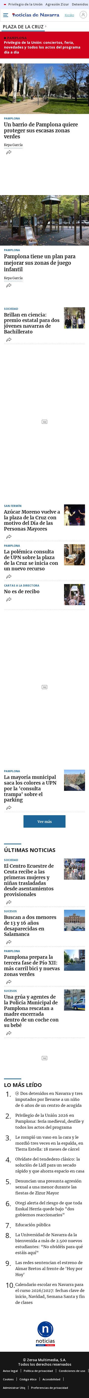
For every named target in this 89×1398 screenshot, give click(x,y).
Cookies (8, 1379)
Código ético (28, 1379)
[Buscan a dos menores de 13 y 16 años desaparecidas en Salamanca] (74, 920)
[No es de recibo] (74, 594)
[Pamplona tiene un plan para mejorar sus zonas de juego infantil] (44, 220)
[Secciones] (5, 15)
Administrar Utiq (14, 1388)
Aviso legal (10, 1371)
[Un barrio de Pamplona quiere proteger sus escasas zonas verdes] (44, 88)
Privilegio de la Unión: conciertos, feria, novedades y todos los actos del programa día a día (42, 47)
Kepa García (13, 145)
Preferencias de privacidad (49, 1388)
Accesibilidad (51, 1379)
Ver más (45, 821)
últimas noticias (29, 850)
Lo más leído (23, 1084)
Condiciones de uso (72, 1371)
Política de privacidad (38, 1371)
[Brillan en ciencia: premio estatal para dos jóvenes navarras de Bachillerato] (74, 317)
